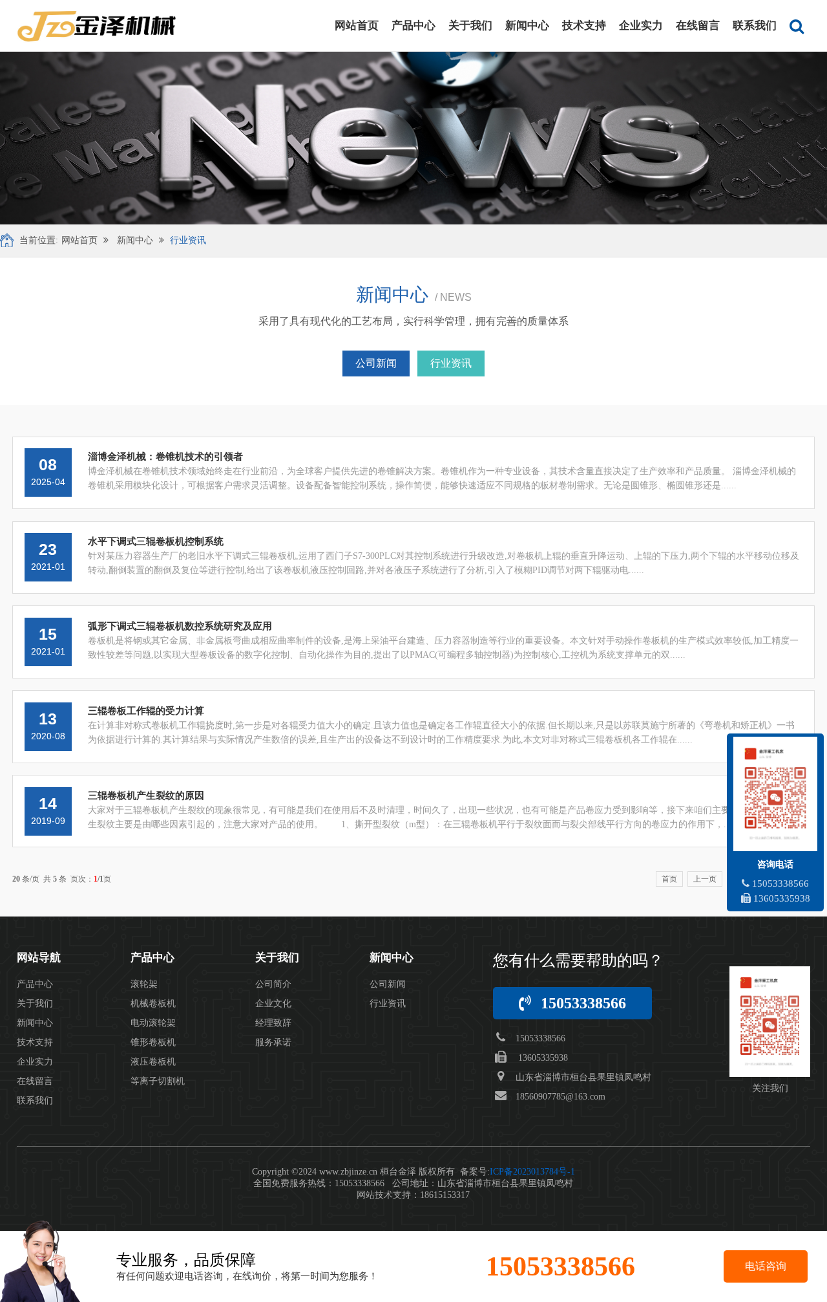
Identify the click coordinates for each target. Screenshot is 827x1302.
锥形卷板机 (153, 1042)
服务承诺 (273, 1042)
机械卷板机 (153, 1003)
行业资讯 (188, 240)
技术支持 (584, 25)
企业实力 (641, 25)
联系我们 (755, 25)
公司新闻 (376, 363)
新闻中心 (527, 25)
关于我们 (470, 25)
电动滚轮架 (153, 1023)
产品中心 (413, 25)
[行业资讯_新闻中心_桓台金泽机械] (96, 26)
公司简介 (273, 984)
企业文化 (273, 1003)
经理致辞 (273, 1023)
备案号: (517, 1172)
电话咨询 (765, 1266)
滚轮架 (144, 984)
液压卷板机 (153, 1062)
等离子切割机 (158, 1081)
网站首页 (357, 25)
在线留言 (698, 25)
